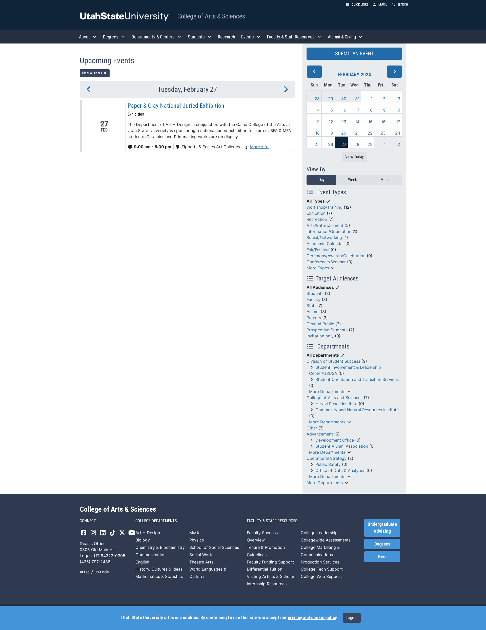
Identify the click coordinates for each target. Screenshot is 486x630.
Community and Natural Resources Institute (357, 409)
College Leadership (319, 532)
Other (312, 427)
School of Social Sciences (214, 547)
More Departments (327, 391)
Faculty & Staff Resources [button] (291, 36)
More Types (318, 267)
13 (344, 121)
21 (357, 133)
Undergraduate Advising (382, 528)
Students (315, 293)
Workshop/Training (324, 207)
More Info (259, 146)
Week (352, 179)
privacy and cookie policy (312, 617)
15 (370, 121)
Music (194, 532)
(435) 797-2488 (95, 561)
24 (397, 133)
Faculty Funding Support (270, 561)
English (142, 561)
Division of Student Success (333, 361)
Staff (311, 305)
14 (357, 121)
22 (370, 133)
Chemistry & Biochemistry (160, 547)
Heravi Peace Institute (336, 403)
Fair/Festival (318, 249)
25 (317, 144)
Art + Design (147, 532)
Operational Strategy (327, 458)
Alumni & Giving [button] (342, 36)
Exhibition (316, 213)
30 (343, 98)
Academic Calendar (325, 243)
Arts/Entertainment (325, 225)
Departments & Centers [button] (153, 36)
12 (331, 121)
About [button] (84, 36)
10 (398, 110)
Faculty (313, 299)
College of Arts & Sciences (211, 16)
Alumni (313, 311)
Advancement (320, 434)
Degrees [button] (110, 36)
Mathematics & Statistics (159, 576)
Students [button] (196, 36)
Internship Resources (267, 583)
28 (317, 98)
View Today (354, 156)
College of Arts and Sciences (334, 397)
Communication (150, 554)
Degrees (382, 544)
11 (318, 121)
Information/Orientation (329, 231)
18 (317, 133)
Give (382, 556)
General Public (320, 323)
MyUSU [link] (382, 4)
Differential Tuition (264, 569)
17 (398, 121)
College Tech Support (322, 569)
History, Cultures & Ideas (159, 569)
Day (321, 179)
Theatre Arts (201, 561)
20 (343, 133)
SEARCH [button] (402, 4)
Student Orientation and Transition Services (357, 379)
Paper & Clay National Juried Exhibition (176, 105)
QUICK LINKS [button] (360, 4)
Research (226, 36)
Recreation (317, 219)
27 (343, 144)
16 (383, 121)
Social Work (200, 554)
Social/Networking (324, 237)
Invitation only (320, 335)
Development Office (334, 440)
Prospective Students (327, 329)
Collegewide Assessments (326, 539)
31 (357, 98)
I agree (351, 617)
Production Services (320, 561)
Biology (142, 539)
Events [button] (247, 36)
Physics (196, 539)
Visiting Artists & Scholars (271, 576)
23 (383, 133)
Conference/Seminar (326, 261)
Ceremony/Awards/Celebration (336, 255)
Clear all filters (92, 73)
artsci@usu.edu (94, 571)
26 (330, 144)
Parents (314, 317)
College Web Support (321, 576)
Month (385, 179)
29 (330, 98)
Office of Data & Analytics (340, 470)
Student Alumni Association (341, 446)
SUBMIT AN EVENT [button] (354, 54)
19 (331, 133)
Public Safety (328, 464)
